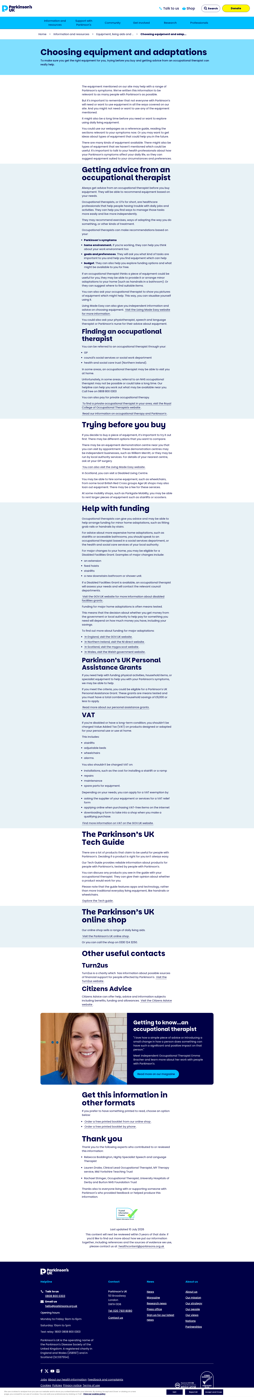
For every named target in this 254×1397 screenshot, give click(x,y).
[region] (127, 1392)
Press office (154, 1309)
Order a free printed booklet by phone (110, 1126)
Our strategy (193, 1303)
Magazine (153, 1297)
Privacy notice (72, 1385)
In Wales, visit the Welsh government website (115, 652)
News (150, 1292)
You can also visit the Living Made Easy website (113, 467)
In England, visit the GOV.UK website (108, 637)
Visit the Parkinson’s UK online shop (105, 936)
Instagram (58, 1371)
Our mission (193, 1297)
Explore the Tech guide (97, 901)
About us (191, 1292)
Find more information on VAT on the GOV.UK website (117, 823)
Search (212, 8)
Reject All (193, 1392)
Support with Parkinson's (83, 23)
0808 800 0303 (55, 1296)
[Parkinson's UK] (17, 8)
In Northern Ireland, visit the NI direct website (114, 642)
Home (42, 34)
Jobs (43, 1379)
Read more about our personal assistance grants (115, 707)
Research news (157, 1303)
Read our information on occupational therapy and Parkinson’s (124, 413)
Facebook (41, 1371)
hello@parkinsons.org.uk (61, 1306)
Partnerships (193, 1327)
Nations (190, 1321)
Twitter (46, 1371)
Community (113, 23)
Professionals (199, 23)
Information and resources (55, 23)
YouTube (52, 1371)
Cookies (45, 1385)
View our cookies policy (94, 1394)
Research (170, 23)
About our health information (67, 1379)
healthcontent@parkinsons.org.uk (141, 1246)
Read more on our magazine (156, 1074)
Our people (192, 1309)
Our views (191, 1315)
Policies (57, 1385)
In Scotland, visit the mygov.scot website (111, 647)
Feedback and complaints (105, 1379)
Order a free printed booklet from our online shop (118, 1121)
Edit (174, 1392)
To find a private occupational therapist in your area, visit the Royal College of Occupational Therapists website (126, 405)
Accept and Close (213, 1392)
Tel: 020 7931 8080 (120, 1311)
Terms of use (91, 1385)
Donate (236, 8)
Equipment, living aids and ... (114, 34)
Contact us (115, 1318)
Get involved (141, 23)
